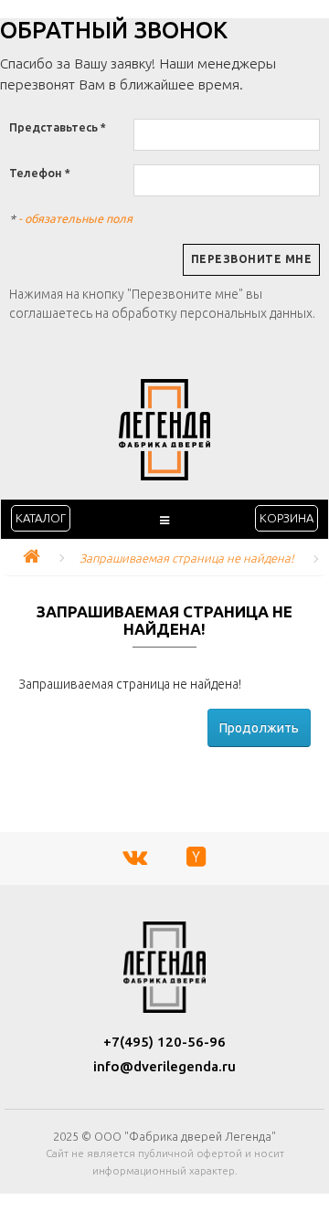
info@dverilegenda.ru (164, 1066)
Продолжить (259, 728)
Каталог (41, 517)
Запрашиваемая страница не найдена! (187, 558)
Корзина (286, 517)
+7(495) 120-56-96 (164, 1041)
